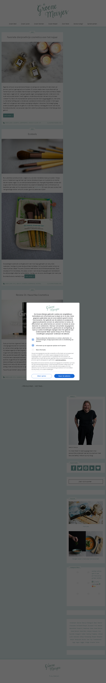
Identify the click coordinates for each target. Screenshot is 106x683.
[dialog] (53, 341)
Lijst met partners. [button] (60, 360)
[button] (53, 349)
